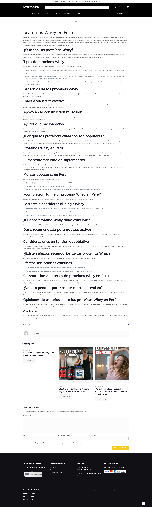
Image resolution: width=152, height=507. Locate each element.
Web (95, 435)
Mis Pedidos (54, 470)
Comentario (27, 415)
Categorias (118, 490)
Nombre (26, 435)
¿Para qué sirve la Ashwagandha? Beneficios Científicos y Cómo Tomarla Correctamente (111, 391)
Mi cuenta (53, 467)
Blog (51, 475)
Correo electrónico (64, 435)
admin (36, 334)
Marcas (105, 490)
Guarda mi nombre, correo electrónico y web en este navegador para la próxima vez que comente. (57, 443)
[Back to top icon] (143, 503)
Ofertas (111, 490)
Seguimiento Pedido (56, 472)
